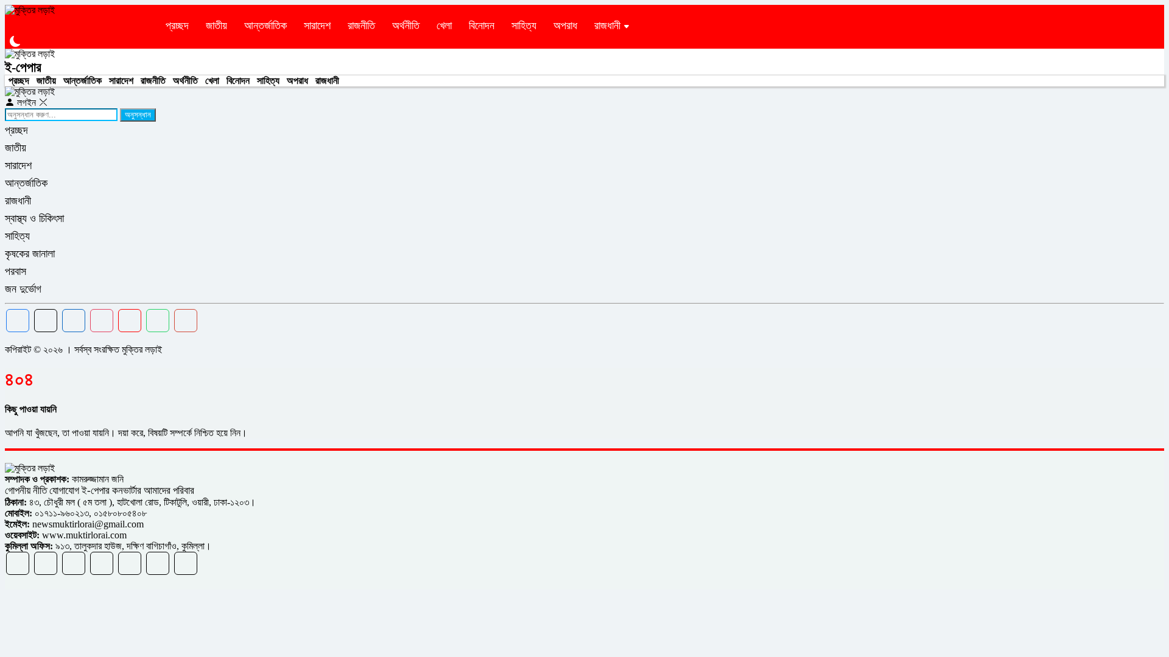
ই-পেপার (23, 67)
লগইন (26, 102)
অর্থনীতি (406, 25)
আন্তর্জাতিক (265, 25)
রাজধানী (607, 25)
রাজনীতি (361, 25)
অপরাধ (565, 25)
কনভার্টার (126, 490)
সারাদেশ (317, 25)
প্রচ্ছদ (177, 25)
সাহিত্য (523, 25)
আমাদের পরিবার (169, 490)
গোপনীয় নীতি (27, 490)
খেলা (444, 25)
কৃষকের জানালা (30, 254)
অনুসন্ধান (138, 114)
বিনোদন (481, 25)
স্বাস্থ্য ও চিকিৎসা (34, 218)
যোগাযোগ (64, 490)
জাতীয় (216, 25)
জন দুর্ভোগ (23, 289)
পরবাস (15, 271)
